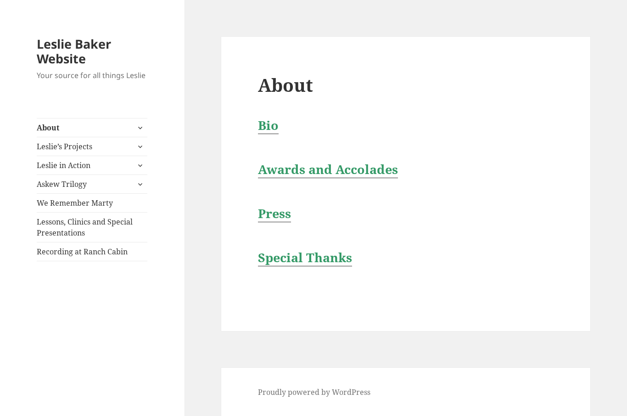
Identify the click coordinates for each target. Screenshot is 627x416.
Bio (268, 125)
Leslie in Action (63, 165)
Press (274, 213)
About (48, 128)
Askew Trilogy (62, 184)
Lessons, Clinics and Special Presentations (85, 227)
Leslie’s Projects (64, 146)
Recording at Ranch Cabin (82, 252)
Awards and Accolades (328, 169)
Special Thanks (305, 257)
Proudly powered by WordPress (314, 392)
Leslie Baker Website (74, 51)
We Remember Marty (75, 203)
